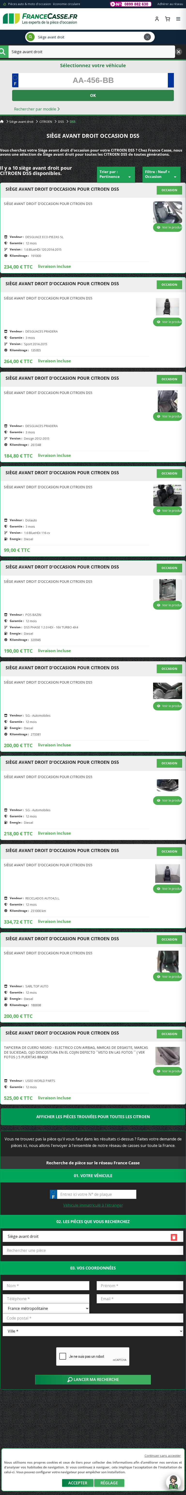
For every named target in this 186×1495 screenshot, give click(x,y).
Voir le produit (172, 227)
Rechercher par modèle (35, 109)
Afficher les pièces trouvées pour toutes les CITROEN (93, 1116)
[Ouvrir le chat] (173, 1484)
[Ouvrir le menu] (178, 19)
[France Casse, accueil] (40, 18)
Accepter (77, 1483)
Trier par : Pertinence (116, 174)
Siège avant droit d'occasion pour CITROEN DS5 (62, 189)
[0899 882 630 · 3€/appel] (131, 4)
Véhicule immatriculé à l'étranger (93, 1205)
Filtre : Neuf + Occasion (161, 174)
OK (93, 95)
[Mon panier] (167, 19)
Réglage (109, 1483)
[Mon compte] (157, 19)
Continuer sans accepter (163, 1455)
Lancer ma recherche (96, 1379)
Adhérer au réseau (170, 4)
